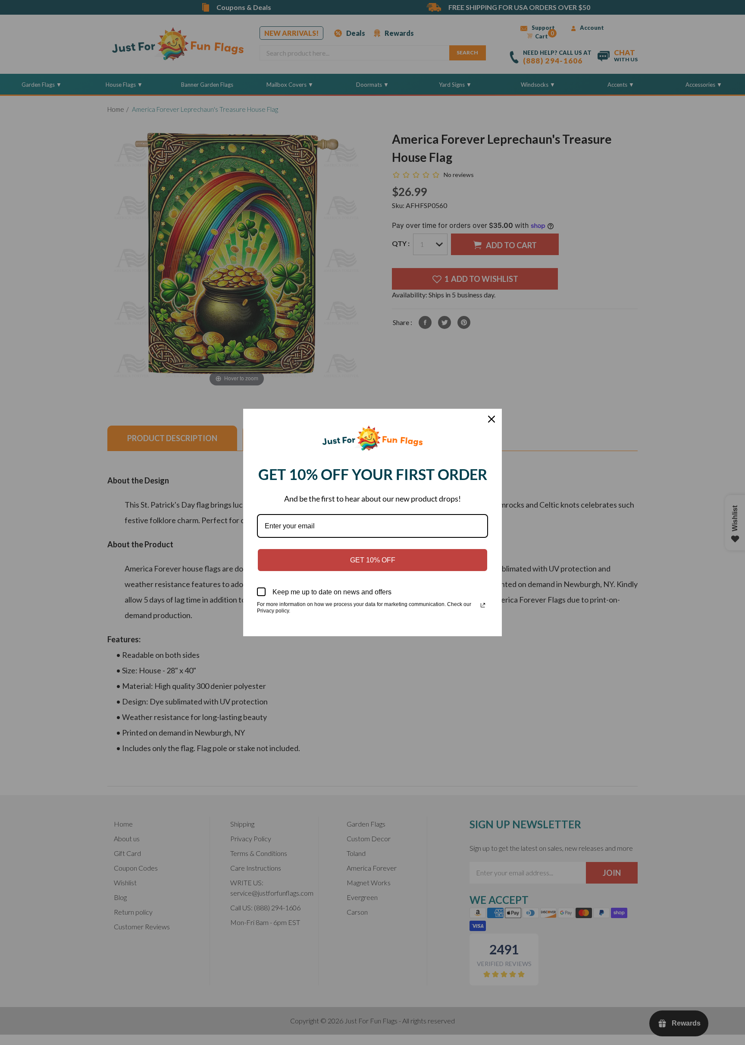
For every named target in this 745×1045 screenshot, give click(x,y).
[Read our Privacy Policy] (483, 605)
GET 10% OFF (372, 560)
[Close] (491, 419)
